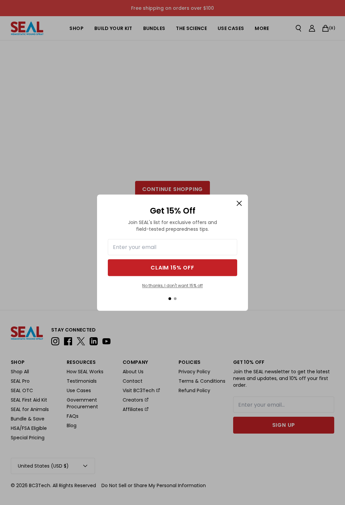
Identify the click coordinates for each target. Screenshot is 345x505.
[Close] (239, 203)
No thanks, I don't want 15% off (172, 285)
